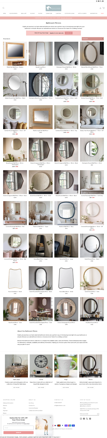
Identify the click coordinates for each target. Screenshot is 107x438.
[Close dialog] (50, 417)
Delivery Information (8, 403)
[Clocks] (41, 365)
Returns (5, 405)
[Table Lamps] (16, 365)
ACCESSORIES (13, 13)
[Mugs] (65, 365)
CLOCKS (32, 13)
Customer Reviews (33, 408)
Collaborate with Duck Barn (36, 410)
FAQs (4, 408)
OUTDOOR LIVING (69, 13)
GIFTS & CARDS (82, 13)
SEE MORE (16, 387)
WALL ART (23, 13)
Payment (5, 410)
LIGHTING (58, 13)
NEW (4, 13)
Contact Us (32, 405)
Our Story (31, 403)
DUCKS (40, 13)
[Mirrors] (90, 365)
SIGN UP (18, 432)
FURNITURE (49, 13)
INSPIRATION (93, 13)
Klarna (4, 413)
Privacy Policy (26, 423)
